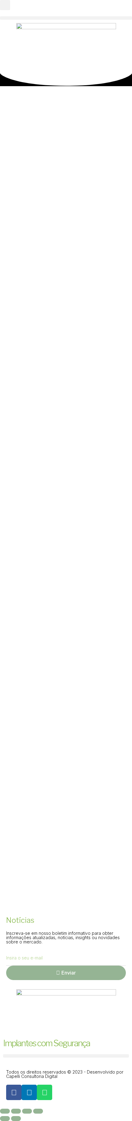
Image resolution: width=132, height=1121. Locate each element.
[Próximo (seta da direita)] (16, 1118)
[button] (5, 5)
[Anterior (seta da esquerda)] (5, 1118)
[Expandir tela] (16, 1111)
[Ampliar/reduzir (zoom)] (5, 1111)
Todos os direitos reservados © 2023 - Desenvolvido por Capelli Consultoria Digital (64, 1074)
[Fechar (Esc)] (38, 1111)
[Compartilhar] (27, 1111)
